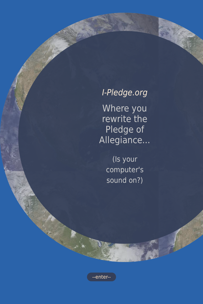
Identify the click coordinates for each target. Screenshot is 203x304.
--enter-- (101, 277)
